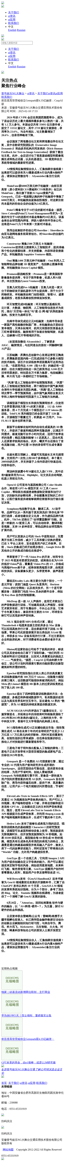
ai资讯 (11, 16)
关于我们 (13, 12)
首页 (4, 1083)
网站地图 (8, 1149)
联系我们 (13, 23)
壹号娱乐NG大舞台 (12, 93)
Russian (21, 30)
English (12, 30)
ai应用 (11, 19)
